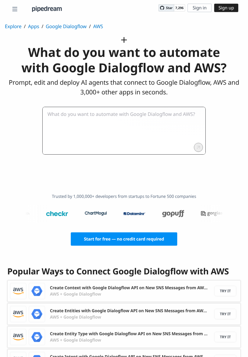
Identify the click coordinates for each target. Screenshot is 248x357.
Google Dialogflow (66, 26)
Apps (33, 26)
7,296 (179, 8)
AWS (98, 26)
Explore (13, 26)
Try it (225, 290)
